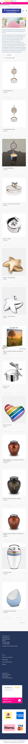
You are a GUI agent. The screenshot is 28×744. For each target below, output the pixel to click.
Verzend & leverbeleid (7, 662)
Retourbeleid (5, 659)
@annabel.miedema (13, 646)
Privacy (3, 655)
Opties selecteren (8, 97)
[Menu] (22, 11)
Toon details (19, 97)
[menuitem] (18, 11)
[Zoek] (18, 11)
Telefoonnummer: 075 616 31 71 (14, 6)
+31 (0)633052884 (5, 643)
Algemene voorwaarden (7, 657)
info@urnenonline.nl (6, 674)
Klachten (4, 664)
